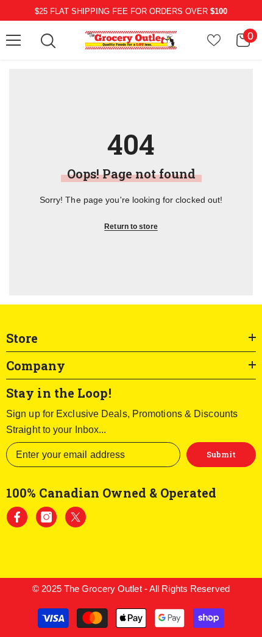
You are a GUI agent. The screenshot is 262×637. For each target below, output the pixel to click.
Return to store (131, 226)
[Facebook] (17, 517)
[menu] (13, 40)
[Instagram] (46, 517)
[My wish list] (214, 40)
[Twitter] (76, 517)
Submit (221, 454)
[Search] (48, 40)
